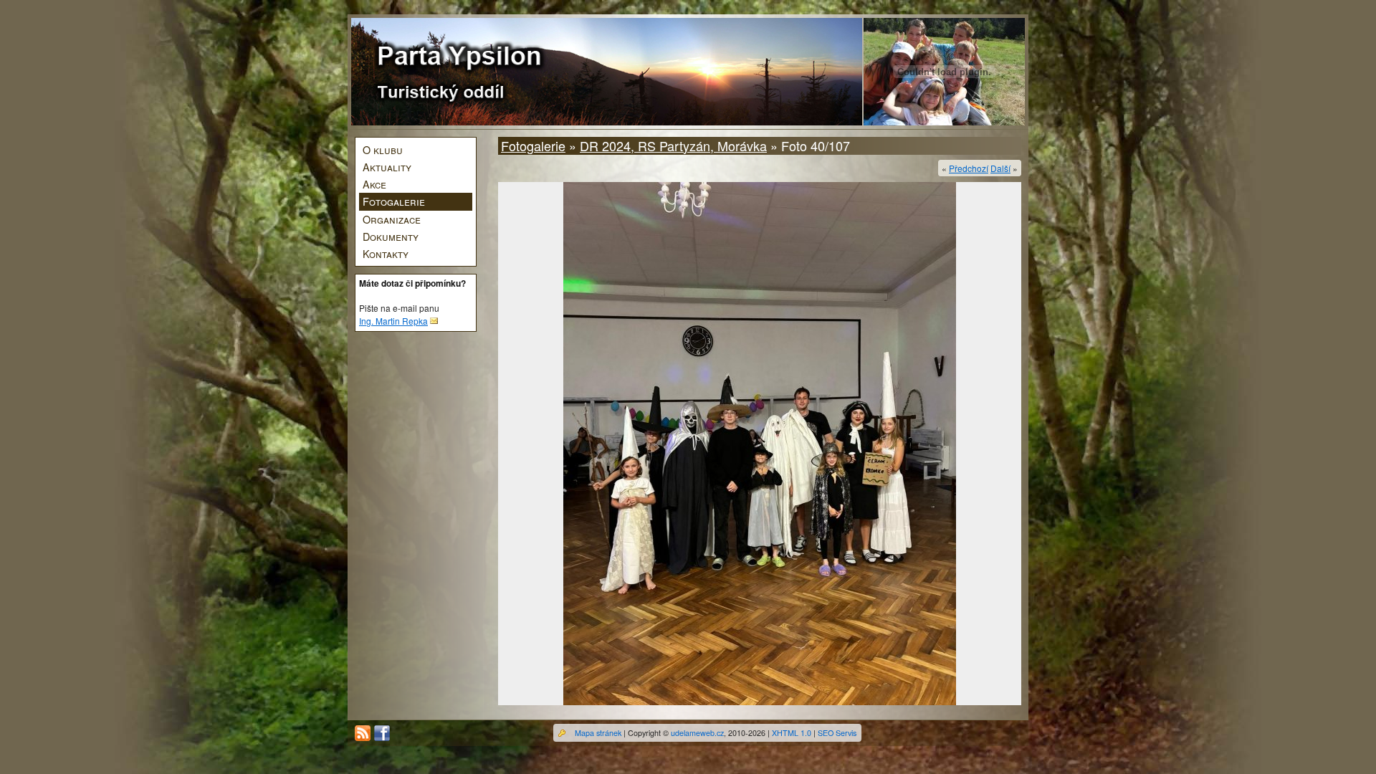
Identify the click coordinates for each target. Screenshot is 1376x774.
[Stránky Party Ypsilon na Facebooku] (382, 733)
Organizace (392, 218)
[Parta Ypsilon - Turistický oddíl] (459, 72)
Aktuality (387, 166)
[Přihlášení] (561, 733)
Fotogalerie (394, 201)
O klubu (383, 149)
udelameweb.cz (697, 732)
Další (1000, 168)
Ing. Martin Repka (393, 321)
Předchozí (968, 168)
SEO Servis (837, 732)
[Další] (759, 443)
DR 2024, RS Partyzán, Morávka (673, 145)
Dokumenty (391, 236)
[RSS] (363, 733)
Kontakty (385, 253)
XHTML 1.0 (791, 732)
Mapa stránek (598, 732)
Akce (374, 183)
